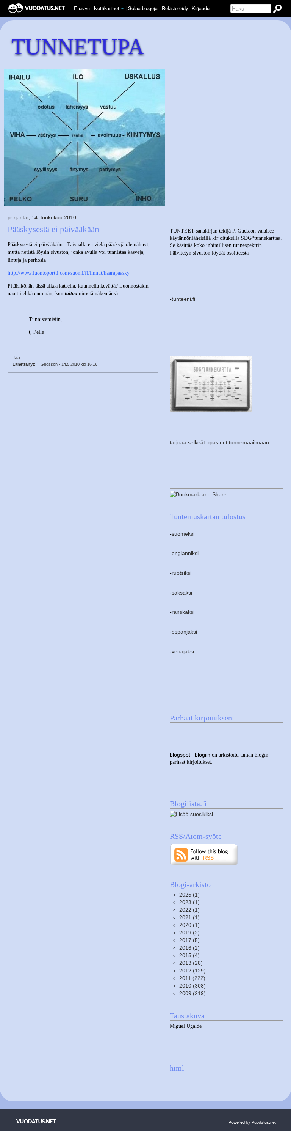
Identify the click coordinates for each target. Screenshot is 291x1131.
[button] (122, 8)
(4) (189, 955)
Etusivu (82, 8)
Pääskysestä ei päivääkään (53, 229)
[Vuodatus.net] (36, 1121)
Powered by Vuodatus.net (252, 1122)
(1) (189, 895)
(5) (189, 940)
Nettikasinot (106, 8)
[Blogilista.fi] (191, 814)
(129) (192, 971)
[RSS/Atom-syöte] (204, 854)
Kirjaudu (201, 8)
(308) (192, 986)
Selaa (143, 8)
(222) (192, 978)
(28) (191, 963)
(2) (189, 933)
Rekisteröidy (175, 8)
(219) (192, 993)
